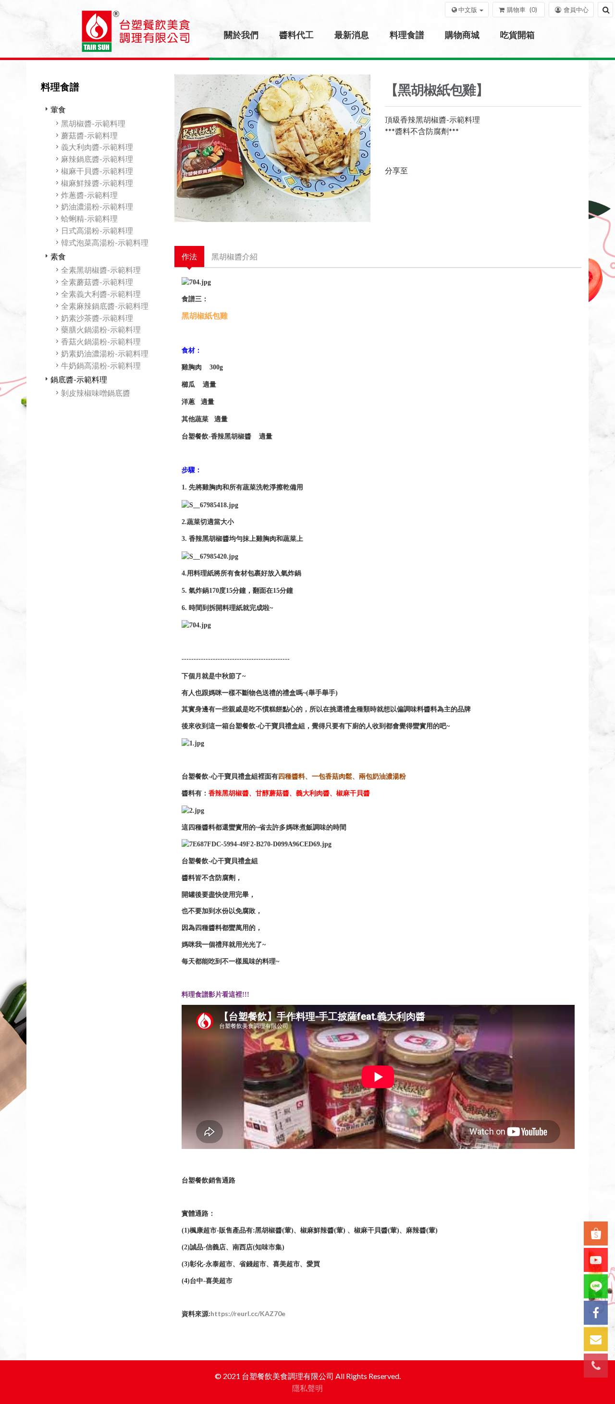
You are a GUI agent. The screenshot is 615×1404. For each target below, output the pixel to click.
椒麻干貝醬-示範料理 (97, 170)
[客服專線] (596, 1366)
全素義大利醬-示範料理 (101, 293)
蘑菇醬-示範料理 (89, 135)
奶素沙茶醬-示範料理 (97, 317)
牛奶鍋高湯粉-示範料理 (101, 365)
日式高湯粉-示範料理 (97, 230)
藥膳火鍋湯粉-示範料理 (101, 329)
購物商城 (462, 34)
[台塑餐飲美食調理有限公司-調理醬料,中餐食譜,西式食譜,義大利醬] (136, 35)
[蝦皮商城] (596, 1233)
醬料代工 (296, 34)
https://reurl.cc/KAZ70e (247, 1313)
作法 (189, 256)
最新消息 (351, 34)
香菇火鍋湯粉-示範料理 (101, 341)
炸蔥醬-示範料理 (89, 194)
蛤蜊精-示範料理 (89, 218)
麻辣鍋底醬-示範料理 (97, 158)
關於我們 (241, 34)
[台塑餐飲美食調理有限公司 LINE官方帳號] (596, 1286)
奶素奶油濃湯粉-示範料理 (104, 353)
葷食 (58, 109)
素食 (58, 256)
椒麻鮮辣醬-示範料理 (97, 182)
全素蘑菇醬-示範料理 (97, 281)
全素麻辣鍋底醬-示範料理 (104, 305)
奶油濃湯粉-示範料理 (97, 206)
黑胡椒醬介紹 (234, 256)
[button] (466, 9)
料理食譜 (407, 34)
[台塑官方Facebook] (596, 1313)
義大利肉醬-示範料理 (97, 146)
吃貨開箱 (517, 34)
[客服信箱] (596, 1339)
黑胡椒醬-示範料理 (93, 123)
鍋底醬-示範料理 (78, 379)
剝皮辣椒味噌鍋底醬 (95, 392)
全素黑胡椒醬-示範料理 (101, 269)
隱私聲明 (307, 1387)
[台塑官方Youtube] (596, 1260)
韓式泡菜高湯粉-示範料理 (104, 242)
